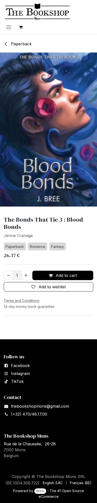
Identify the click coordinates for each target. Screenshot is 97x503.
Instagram (20, 373)
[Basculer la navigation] (9, 27)
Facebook (20, 365)
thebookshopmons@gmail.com (40, 406)
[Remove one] (8, 275)
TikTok (17, 381)
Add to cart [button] (65, 275)
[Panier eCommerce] (21, 27)
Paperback (21, 43)
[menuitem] (53, 482)
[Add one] (26, 275)
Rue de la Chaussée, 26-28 (30, 443)
